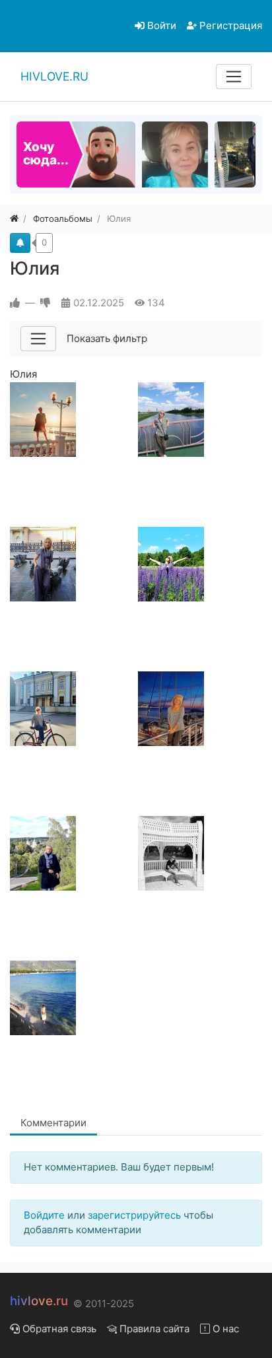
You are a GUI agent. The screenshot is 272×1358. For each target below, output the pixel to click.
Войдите (44, 1215)
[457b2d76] (71, 998)
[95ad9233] (71, 853)
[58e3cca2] (199, 853)
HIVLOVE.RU (54, 76)
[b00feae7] (71, 708)
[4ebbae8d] (199, 564)
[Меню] (234, 76)
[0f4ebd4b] (199, 708)
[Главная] (14, 218)
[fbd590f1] (71, 564)
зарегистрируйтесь (134, 1215)
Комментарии (53, 1122)
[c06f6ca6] (199, 419)
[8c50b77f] (71, 419)
